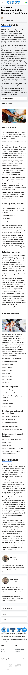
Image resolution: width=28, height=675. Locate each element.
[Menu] (2, 2)
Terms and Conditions (19, 649)
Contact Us (3, 651)
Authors (2, 649)
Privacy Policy (17, 651)
